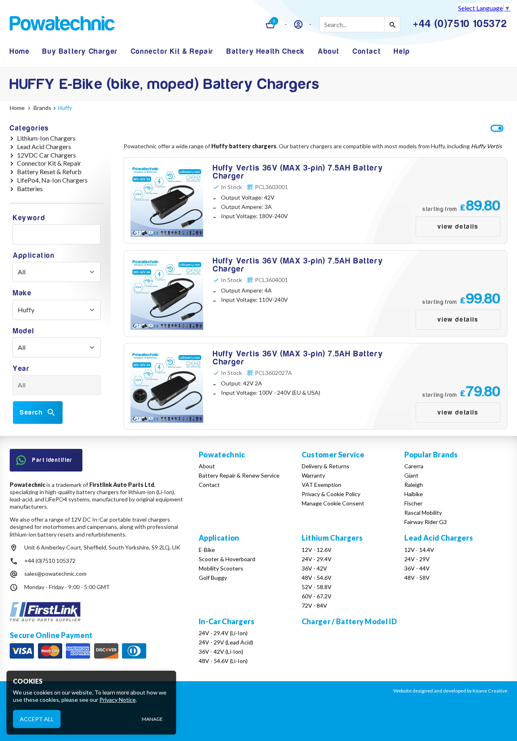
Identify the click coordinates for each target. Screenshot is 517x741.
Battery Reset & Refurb (49, 171)
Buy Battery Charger (80, 51)
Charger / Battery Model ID (349, 621)
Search (31, 412)
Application (34, 255)
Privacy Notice (117, 699)
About (329, 51)
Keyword (29, 218)
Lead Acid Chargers (44, 146)
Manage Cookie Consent (333, 503)
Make (22, 293)
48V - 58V (417, 577)
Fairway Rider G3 (425, 521)
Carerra (413, 466)
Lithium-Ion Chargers (46, 138)
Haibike (413, 493)
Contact (367, 51)
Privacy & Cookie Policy (331, 493)
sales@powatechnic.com (55, 573)
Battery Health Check (266, 51)
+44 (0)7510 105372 (50, 560)
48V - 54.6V (317, 577)
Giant (411, 475)
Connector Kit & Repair (172, 51)
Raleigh (413, 484)
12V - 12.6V (317, 549)
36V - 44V (417, 568)
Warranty (313, 475)
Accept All (37, 718)
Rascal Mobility (423, 512)
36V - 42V (314, 568)
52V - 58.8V (317, 586)
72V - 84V (314, 605)
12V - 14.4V (419, 549)
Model (23, 331)
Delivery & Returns (325, 466)
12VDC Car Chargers (46, 155)
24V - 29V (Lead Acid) (226, 642)
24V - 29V (417, 559)
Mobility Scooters (221, 568)
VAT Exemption (321, 484)
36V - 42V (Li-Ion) (221, 651)
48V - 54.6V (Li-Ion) (223, 660)
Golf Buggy (213, 577)
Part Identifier (52, 460)
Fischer (413, 503)
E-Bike (207, 549)
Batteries (30, 188)
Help (402, 51)
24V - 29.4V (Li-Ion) (223, 632)
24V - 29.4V (317, 559)
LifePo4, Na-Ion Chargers (52, 180)
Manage (152, 719)
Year (21, 369)
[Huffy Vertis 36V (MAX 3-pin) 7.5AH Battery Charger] (315, 200)
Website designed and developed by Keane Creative (450, 691)
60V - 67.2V (317, 596)
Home (19, 51)
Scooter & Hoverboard (227, 559)
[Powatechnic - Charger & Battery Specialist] (62, 24)
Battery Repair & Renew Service (239, 475)
